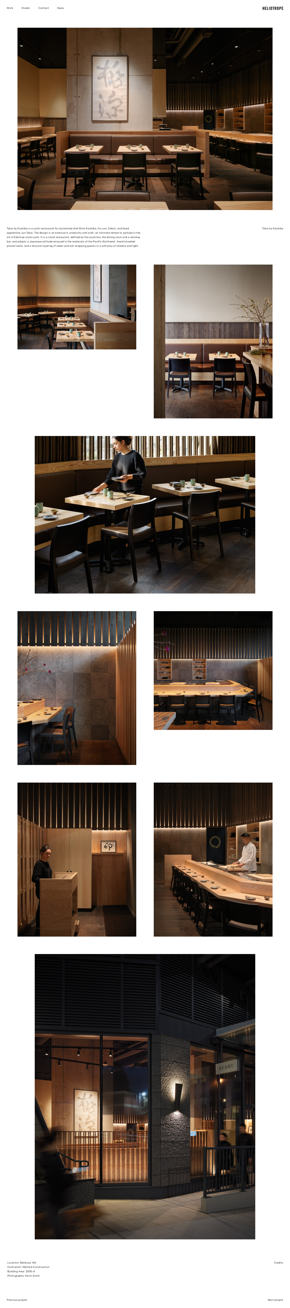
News (60, 8)
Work (10, 8)
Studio (25, 8)
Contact (43, 8)
